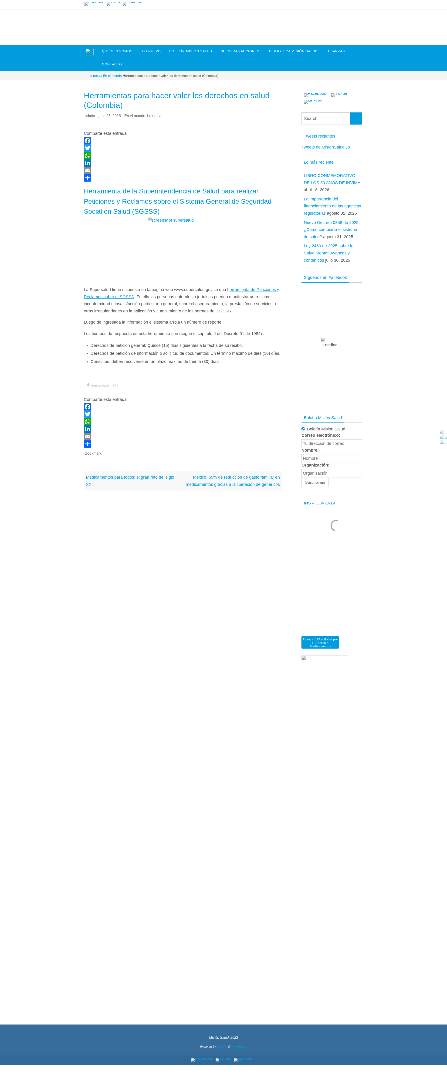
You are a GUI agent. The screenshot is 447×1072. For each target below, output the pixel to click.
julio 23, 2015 (109, 116)
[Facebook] (95, 3)
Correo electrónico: (320, 435)
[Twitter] (114, 3)
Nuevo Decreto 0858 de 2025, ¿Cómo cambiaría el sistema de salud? (332, 229)
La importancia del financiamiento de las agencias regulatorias (332, 206)
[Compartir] (183, 178)
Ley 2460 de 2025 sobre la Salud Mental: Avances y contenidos (328, 252)
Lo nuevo (95, 76)
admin (90, 116)
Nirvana (222, 1046)
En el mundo (112, 76)
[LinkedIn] (132, 3)
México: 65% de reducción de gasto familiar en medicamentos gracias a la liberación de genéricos (233, 481)
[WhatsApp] (183, 155)
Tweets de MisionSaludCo (325, 147)
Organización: (315, 465)
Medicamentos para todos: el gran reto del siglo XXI (130, 481)
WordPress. (239, 1046)
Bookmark (93, 453)
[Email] (183, 170)
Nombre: (310, 450)
